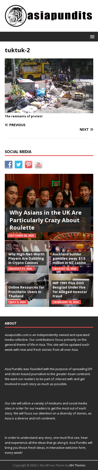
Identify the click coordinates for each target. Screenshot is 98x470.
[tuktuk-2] (49, 110)
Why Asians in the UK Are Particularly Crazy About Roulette (46, 219)
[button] (91, 36)
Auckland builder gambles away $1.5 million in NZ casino (69, 258)
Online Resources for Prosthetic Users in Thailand (26, 291)
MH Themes (77, 465)
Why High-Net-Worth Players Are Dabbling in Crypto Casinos (26, 258)
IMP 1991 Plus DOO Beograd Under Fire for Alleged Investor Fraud (70, 289)
